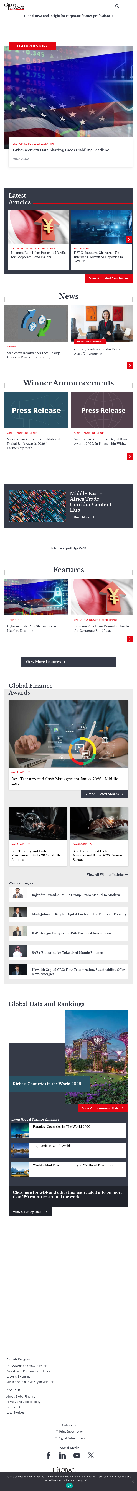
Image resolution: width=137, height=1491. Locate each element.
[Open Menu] (128, 6)
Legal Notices (15, 1412)
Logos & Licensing (18, 1376)
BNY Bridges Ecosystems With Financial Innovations (71, 933)
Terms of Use (15, 1407)
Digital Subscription (71, 1438)
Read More (81, 517)
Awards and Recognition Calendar (29, 1371)
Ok (69, 1485)
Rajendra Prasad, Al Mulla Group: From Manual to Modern (76, 895)
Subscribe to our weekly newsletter (30, 1382)
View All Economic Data (100, 1108)
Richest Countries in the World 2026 (47, 1084)
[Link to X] (91, 1455)
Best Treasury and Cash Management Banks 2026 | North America (35, 855)
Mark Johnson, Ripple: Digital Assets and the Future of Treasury (79, 914)
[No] (132, 1481)
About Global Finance (20, 1396)
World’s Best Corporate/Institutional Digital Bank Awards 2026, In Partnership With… (33, 444)
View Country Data (27, 1212)
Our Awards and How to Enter (26, 1366)
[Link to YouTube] (76, 1455)
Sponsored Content (90, 341)
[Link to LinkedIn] (62, 1455)
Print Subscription (71, 1431)
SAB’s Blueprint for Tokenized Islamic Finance (67, 952)
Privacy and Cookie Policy (23, 1402)
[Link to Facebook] (48, 1455)
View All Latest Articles (106, 278)
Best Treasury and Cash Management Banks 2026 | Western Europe (98, 855)
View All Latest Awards (102, 794)
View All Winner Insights (105, 874)
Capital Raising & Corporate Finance (33, 248)
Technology (81, 248)
